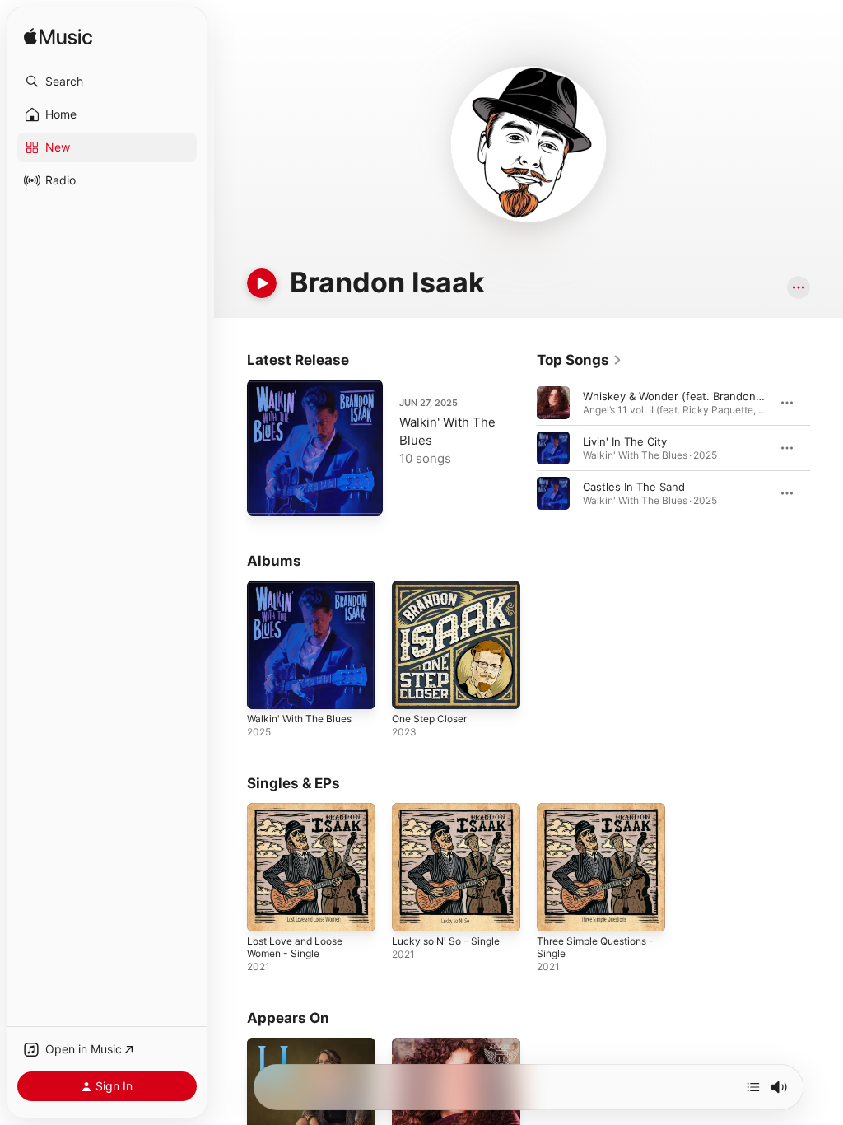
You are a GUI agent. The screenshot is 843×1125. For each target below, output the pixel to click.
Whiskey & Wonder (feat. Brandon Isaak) (686, 396)
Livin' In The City (625, 441)
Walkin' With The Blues (299, 718)
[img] (58, 37)
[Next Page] (826, 448)
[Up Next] (753, 1087)
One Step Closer (429, 718)
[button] (107, 82)
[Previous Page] (520, 448)
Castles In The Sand (634, 486)
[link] (579, 360)
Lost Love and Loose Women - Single (294, 947)
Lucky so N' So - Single (446, 941)
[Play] (262, 283)
